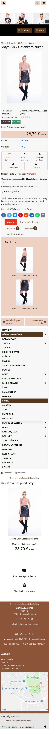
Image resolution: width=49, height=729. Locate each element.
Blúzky (6, 361)
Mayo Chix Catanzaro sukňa (24, 538)
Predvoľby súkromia (10, 716)
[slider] (25, 117)
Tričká (6, 343)
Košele (6, 356)
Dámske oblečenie (12, 334)
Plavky (6, 369)
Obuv (5, 427)
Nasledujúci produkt (37, 322)
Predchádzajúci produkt (13, 322)
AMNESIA (7, 405)
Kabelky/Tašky (10, 431)
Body (5, 374)
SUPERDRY (7, 458)
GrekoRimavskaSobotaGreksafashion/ (24, 478)
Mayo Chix (8, 414)
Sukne (5, 400)
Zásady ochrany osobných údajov (16, 720)
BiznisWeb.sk (28, 726)
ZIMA (5, 409)
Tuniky (6, 347)
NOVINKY (7, 330)
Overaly (6, 396)
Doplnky (7, 436)
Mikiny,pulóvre (10, 352)
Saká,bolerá (9, 392)
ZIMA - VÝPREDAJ (10, 440)
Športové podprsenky (14, 365)
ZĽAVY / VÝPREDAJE (12, 445)
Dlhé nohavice (10, 383)
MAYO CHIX (8, 418)
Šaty (4, 387)
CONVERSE (7, 462)
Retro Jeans (9, 453)
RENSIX (6, 467)
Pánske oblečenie (12, 423)
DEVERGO (7, 449)
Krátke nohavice (11, 378)
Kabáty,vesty (9, 339)
